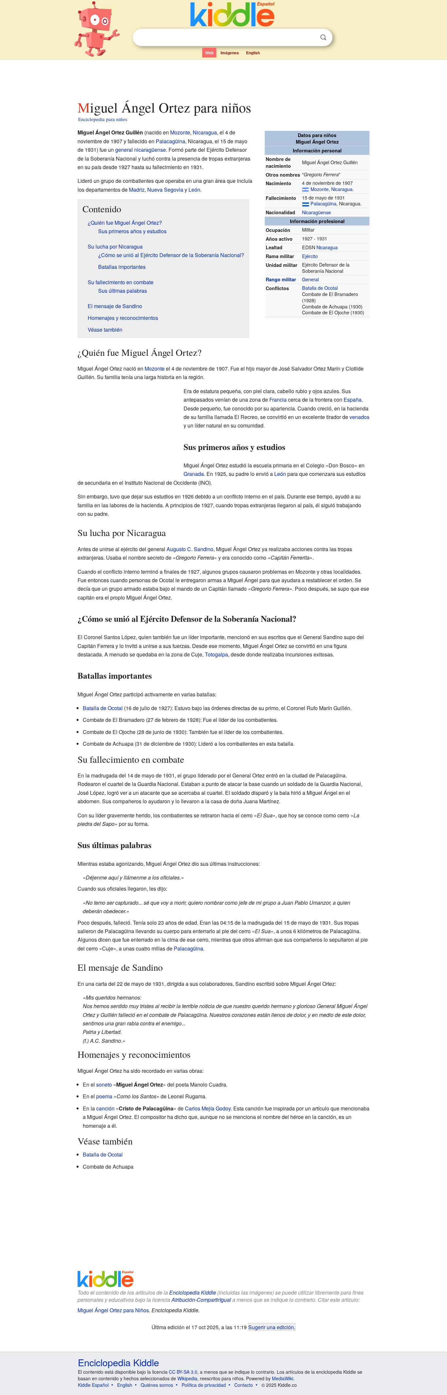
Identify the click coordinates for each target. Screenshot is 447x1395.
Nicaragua (341, 188)
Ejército (310, 256)
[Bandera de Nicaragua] (305, 188)
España (353, 399)
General (310, 279)
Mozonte (320, 188)
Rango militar (281, 279)
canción (105, 1108)
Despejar (309, 37)
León (194, 189)
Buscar (323, 37)
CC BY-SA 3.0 (183, 1372)
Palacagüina (323, 203)
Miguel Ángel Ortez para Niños (113, 1310)
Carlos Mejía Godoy (208, 1108)
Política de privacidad (204, 1385)
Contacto (243, 1385)
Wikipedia (187, 1378)
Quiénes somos (157, 1385)
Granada (194, 474)
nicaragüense (150, 149)
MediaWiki (282, 1378)
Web (209, 53)
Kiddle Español (93, 1385)
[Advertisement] (223, 78)
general (124, 149)
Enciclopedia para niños (102, 119)
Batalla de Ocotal (320, 287)
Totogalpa (216, 654)
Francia (278, 399)
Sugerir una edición (271, 1327)
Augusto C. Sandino (190, 549)
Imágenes (230, 53)
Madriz (137, 189)
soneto (104, 1084)
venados (359, 417)
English (253, 53)
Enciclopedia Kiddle (192, 1292)
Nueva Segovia (165, 189)
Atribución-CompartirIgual (201, 1299)
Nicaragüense (316, 212)
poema (104, 1096)
